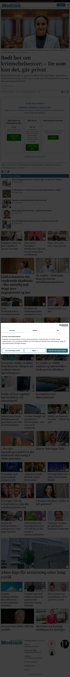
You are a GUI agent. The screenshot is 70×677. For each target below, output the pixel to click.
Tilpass (34, 350)
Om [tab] (58, 330)
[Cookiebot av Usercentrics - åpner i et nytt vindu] (60, 325)
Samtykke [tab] (12, 330)
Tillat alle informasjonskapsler (57, 350)
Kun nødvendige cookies (12, 350)
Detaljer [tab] (35, 330)
